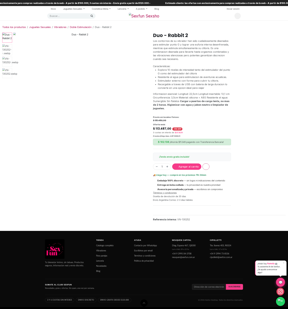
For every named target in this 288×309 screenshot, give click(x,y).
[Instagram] (280, 291)
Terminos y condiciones (145, 256)
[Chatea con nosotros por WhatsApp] (280, 301)
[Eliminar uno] (156, 167)
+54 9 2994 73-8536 (219, 254)
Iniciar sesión (233, 9)
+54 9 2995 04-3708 (181, 254)
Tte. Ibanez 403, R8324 (220, 246)
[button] (19, 98)
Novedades (101, 266)
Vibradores (60, 27)
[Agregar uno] (168, 167)
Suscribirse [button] (234, 287)
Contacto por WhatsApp (145, 246)
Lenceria (100, 261)
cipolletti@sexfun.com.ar (221, 257)
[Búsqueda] (92, 16)
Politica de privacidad (144, 261)
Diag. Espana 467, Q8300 (184, 246)
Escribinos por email (143, 251)
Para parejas (101, 256)
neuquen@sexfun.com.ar (183, 257)
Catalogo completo (105, 246)
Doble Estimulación (81, 27)
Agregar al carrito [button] (188, 166)
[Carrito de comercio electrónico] (237, 16)
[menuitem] (53, 9)
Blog (98, 271)
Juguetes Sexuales (40, 27)
